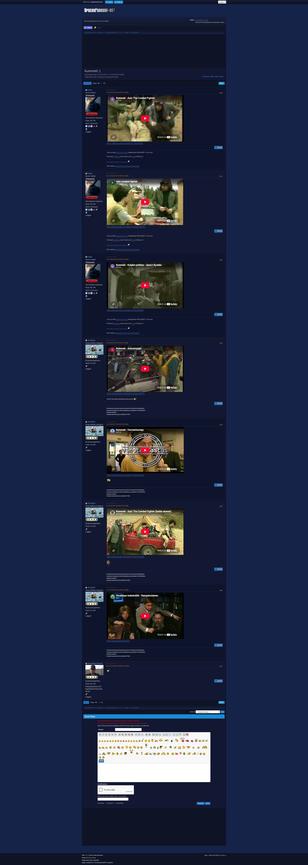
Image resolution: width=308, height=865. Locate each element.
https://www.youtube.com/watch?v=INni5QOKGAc (125, 475)
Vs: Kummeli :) (111, 90)
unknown (117, 156)
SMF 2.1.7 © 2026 (87, 855)
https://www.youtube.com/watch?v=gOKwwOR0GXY (126, 227)
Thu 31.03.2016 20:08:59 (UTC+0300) (117, 92)
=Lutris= (91, 340)
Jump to (192, 712)
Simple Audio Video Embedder (90, 860)
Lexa (90, 90)
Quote (219, 147)
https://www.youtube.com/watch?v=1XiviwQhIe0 (125, 143)
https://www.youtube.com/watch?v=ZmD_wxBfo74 (125, 393)
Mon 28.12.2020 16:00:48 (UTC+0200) (117, 666)
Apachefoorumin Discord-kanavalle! (127, 166)
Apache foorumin (122, 152)
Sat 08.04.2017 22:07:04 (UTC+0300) (117, 343)
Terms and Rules (214, 855)
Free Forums (92, 857)
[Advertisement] (154, 52)
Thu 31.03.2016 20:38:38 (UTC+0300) (117, 259)
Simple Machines (98, 855)
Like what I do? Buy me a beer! (116, 162)
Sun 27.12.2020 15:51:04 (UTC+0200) (117, 590)
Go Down (87, 83)
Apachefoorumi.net (201, 20)
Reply (222, 83)
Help (205, 855)
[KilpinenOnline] (86, 129)
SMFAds (84, 857)
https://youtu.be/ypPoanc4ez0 (118, 641)
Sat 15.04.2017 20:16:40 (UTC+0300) (117, 424)
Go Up (86, 702)
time (133, 156)
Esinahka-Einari (95, 663)
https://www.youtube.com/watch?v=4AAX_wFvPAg (125, 556)
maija (127, 32)
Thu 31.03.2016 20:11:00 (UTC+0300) (117, 176)
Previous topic (208, 76)
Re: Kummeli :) (111, 587)
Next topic (219, 76)
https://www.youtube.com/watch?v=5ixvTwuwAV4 (125, 310)
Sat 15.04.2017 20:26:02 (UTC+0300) (117, 506)
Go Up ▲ (223, 855)
